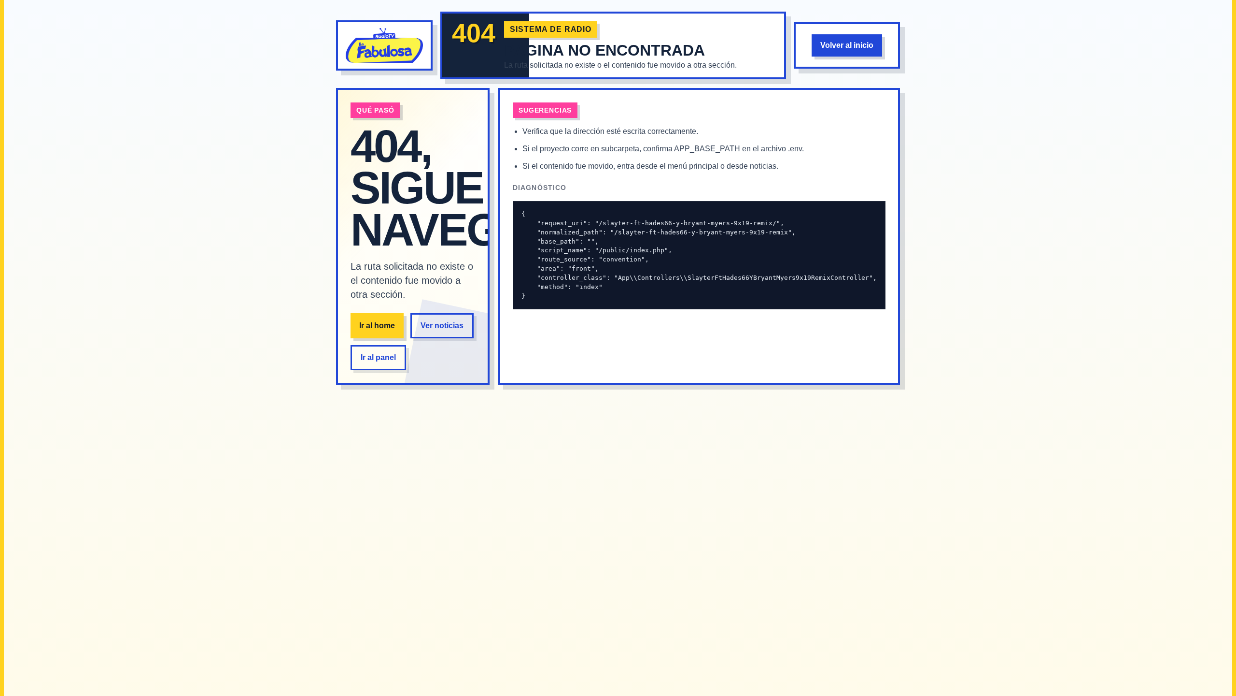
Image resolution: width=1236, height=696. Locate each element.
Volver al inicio (846, 45)
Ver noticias (442, 325)
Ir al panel (378, 357)
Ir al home (377, 325)
